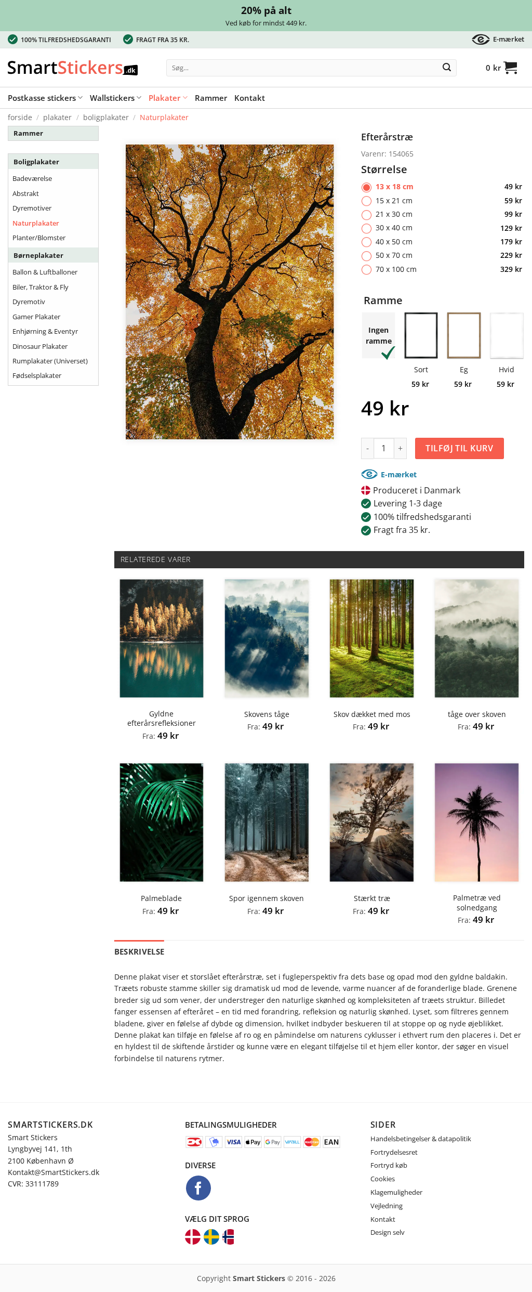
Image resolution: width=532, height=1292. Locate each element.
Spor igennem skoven (266, 898)
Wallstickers (112, 98)
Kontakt (249, 98)
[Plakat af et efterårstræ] (230, 291)
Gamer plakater (36, 316)
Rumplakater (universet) (50, 361)
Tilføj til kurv (459, 448)
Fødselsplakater (36, 375)
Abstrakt (25, 193)
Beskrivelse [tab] (139, 951)
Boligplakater (106, 117)
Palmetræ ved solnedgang (477, 902)
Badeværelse (32, 178)
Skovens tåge (266, 714)
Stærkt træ (372, 898)
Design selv (387, 1232)
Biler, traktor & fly (40, 287)
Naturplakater (164, 117)
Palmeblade (161, 898)
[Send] (447, 68)
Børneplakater (38, 255)
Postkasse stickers (42, 98)
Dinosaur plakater (40, 346)
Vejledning (386, 1205)
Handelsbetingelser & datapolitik (420, 1138)
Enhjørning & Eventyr (45, 331)
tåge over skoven (477, 714)
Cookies (382, 1178)
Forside (20, 117)
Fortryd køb (388, 1165)
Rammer (211, 98)
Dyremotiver (31, 208)
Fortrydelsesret (394, 1152)
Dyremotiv (28, 301)
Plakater (164, 98)
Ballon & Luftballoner (44, 272)
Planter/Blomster (38, 237)
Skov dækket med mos (372, 714)
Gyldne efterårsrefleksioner (161, 718)
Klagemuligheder (396, 1192)
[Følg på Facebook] (198, 1188)
